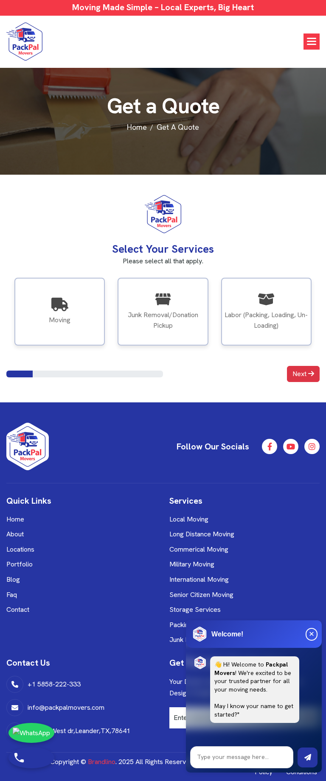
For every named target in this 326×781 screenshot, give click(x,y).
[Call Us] (31, 757)
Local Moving (188, 519)
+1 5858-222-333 (54, 684)
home (137, 127)
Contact (17, 609)
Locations (20, 549)
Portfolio (19, 564)
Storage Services (195, 609)
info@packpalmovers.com (66, 707)
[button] (312, 41)
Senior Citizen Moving (201, 594)
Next (300, 373)
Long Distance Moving (201, 534)
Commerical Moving (198, 549)
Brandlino (101, 761)
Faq (11, 594)
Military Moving (191, 564)
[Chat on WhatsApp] (31, 733)
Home (15, 519)
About (15, 534)
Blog (13, 579)
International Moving (199, 579)
